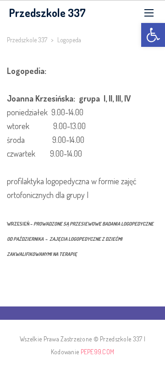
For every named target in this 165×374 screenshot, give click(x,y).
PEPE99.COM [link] (98, 352)
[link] (153, 35)
